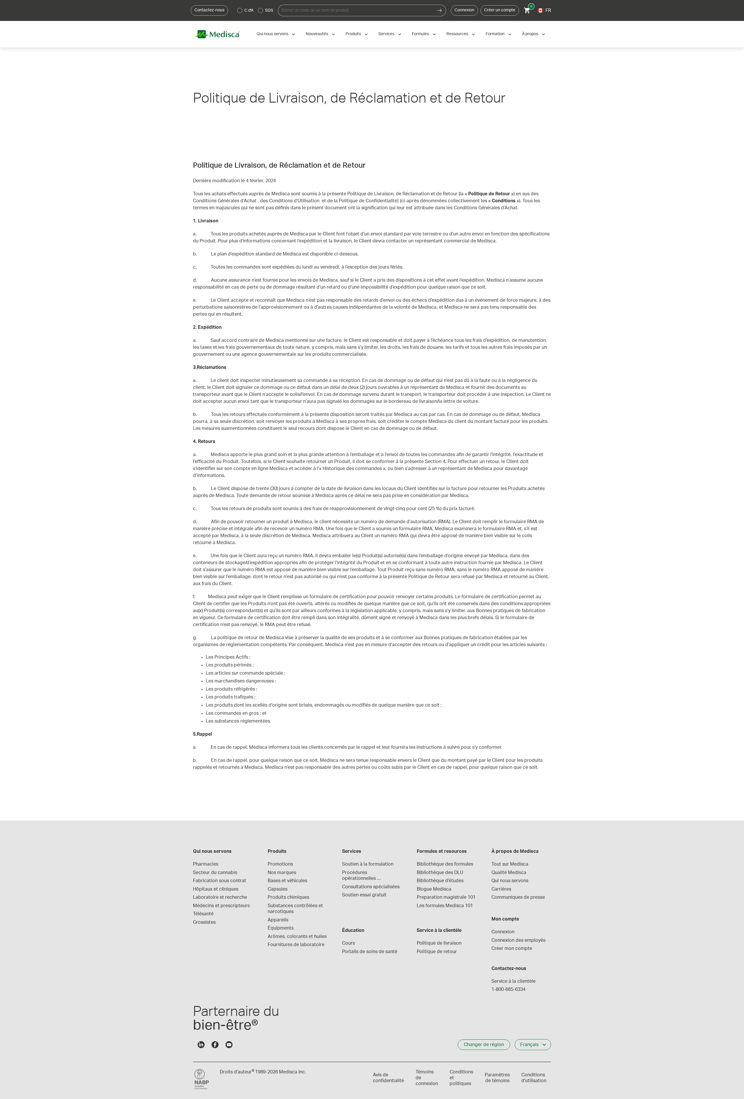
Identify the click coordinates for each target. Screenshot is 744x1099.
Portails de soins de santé (369, 951)
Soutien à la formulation (368, 864)
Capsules (277, 889)
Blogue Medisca (434, 889)
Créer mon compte (511, 948)
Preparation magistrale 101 (446, 897)
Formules (420, 34)
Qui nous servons (272, 34)
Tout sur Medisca (509, 864)
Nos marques (282, 872)
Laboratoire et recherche (220, 897)
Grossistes (204, 922)
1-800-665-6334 (508, 989)
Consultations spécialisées (371, 886)
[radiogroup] (255, 10)
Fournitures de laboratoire (296, 944)
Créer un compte (499, 10)
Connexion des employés (518, 940)
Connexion (464, 10)
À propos (530, 34)
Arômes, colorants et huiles (297, 936)
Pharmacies (205, 864)
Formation (495, 34)
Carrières (501, 889)
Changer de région (484, 1044)
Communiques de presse (518, 897)
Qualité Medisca (508, 872)
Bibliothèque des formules (445, 864)
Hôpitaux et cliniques (215, 889)
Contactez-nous (209, 10)
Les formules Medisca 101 (445, 905)
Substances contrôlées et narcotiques (296, 908)
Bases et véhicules (287, 880)
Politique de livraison (439, 943)
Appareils (278, 920)
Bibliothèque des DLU (440, 872)
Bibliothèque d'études (440, 880)
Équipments (281, 928)
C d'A (248, 10)
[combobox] (355, 10)
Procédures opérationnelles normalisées (359, 876)
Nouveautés (317, 34)
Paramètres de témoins (497, 1078)
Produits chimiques (288, 897)
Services (386, 34)
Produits (353, 34)
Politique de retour (437, 951)
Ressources (457, 34)
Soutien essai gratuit (364, 895)
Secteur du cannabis (215, 872)
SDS (269, 10)
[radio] (239, 10)
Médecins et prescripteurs (221, 905)
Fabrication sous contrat (219, 880)
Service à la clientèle (513, 981)
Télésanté (203, 914)
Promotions (280, 864)
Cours (348, 943)
